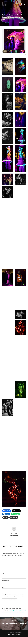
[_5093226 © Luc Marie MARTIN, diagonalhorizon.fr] (22, 51)
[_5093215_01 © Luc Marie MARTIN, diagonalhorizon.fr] (4, 51)
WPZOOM (18, 634)
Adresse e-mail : (6, 580)
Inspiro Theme (11, 634)
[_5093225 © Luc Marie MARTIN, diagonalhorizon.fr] (16, 51)
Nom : (3, 573)
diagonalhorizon (8, 22)
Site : (3, 587)
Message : (4, 558)
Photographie (19, 22)
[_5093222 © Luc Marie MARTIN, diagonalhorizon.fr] (10, 51)
